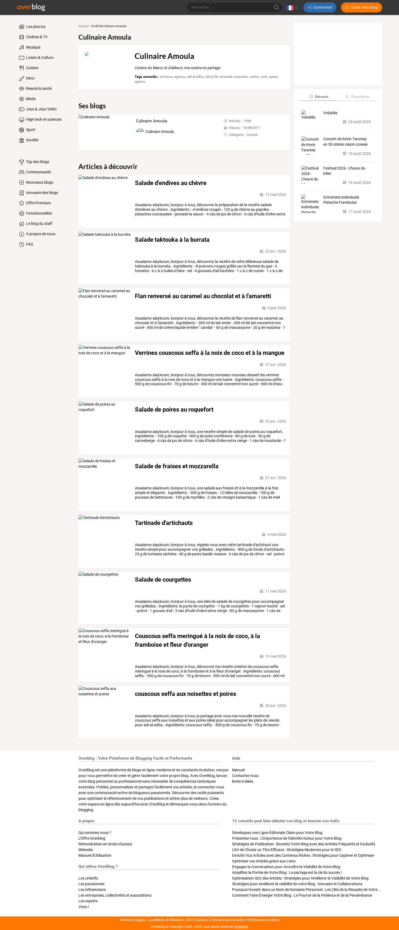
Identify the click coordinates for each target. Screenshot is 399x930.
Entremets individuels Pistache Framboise (341, 200)
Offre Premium (38, 203)
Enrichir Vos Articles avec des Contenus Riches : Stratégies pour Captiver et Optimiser (303, 855)
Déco (29, 78)
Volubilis (330, 112)
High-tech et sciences (43, 119)
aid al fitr (211, 77)
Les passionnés (91, 884)
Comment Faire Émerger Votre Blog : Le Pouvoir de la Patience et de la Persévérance (302, 895)
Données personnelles (227, 920)
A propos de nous (40, 234)
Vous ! (83, 906)
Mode (30, 99)
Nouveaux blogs (39, 182)
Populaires (360, 96)
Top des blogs (37, 162)
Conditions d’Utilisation (166, 920)
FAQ (29, 244)
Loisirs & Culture (39, 57)
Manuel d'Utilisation (94, 855)
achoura (166, 77)
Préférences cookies (263, 920)
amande (226, 77)
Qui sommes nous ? (94, 832)
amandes (241, 77)
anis (264, 77)
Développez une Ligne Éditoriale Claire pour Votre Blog (277, 832)
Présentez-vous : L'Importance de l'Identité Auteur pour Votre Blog (286, 838)
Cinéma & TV (36, 37)
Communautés (38, 172)
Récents (321, 96)
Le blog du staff (38, 223)
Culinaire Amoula (151, 121)
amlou (254, 77)
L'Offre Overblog (91, 838)
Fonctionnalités (38, 213)
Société (31, 140)
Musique (32, 47)
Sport (30, 130)
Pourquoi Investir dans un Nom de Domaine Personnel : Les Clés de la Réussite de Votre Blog (309, 889)
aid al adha (195, 77)
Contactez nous (245, 775)
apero (273, 77)
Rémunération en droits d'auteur (105, 844)
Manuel (238, 770)
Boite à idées (242, 781)
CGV (189, 920)
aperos (140, 81)
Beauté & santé (38, 88)
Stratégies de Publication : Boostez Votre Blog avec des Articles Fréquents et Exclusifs (303, 844)
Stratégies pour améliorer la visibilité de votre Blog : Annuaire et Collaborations (297, 884)
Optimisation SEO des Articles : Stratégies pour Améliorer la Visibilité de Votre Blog (300, 878)
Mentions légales (133, 920)
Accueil (83, 26)
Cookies (201, 920)
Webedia (85, 850)
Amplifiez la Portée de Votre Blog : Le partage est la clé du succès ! (287, 872)
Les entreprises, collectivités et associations (114, 895)
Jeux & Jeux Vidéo (41, 109)
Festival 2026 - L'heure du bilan (344, 171)
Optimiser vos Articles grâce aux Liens (264, 861)
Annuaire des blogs (41, 192)
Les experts (88, 901)
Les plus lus (35, 26)
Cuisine (31, 68)
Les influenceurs (92, 889)
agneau (179, 77)
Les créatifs (88, 878)
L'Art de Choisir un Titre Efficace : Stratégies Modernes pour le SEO (286, 850)
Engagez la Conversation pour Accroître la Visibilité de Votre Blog (286, 867)
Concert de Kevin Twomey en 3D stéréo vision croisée (345, 141)
